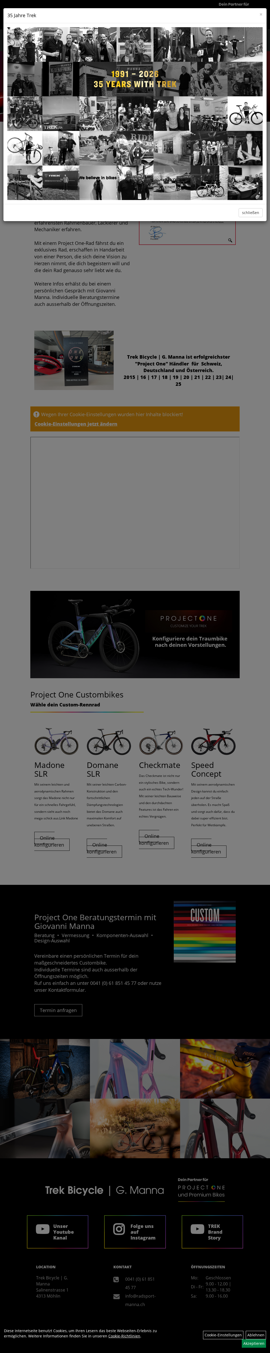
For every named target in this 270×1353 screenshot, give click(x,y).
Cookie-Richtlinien (124, 1335)
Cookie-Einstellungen (223, 1334)
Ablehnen (255, 1334)
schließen (250, 212)
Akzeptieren (253, 1343)
